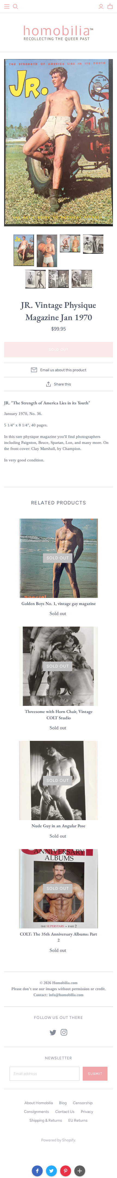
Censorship (83, 1103)
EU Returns (78, 1120)
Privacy (87, 1111)
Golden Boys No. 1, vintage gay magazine (58, 603)
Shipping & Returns (45, 1120)
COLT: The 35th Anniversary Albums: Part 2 (58, 937)
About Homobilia (38, 1103)
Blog (63, 1103)
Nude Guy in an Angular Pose (58, 826)
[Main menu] (7, 6)
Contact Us (65, 1111)
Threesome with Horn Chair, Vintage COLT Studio (59, 714)
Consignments (36, 1111)
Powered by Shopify (58, 1140)
